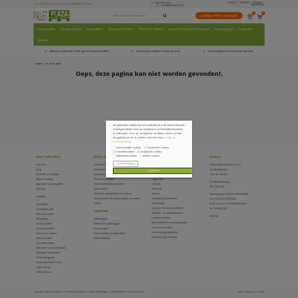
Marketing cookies (126, 156)
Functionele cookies (158, 148)
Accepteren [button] (154, 171)
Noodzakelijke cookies (128, 148)
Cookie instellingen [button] (125, 164)
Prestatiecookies (125, 152)
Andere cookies (151, 156)
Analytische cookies (151, 152)
